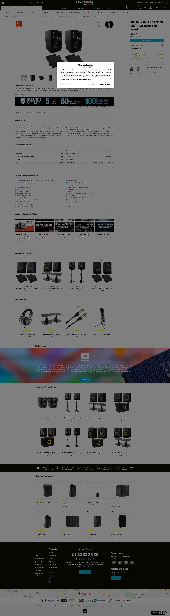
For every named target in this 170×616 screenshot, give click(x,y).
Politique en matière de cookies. (84, 79)
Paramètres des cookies (65, 84)
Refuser (93, 84)
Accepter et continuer (105, 84)
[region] (85, 75)
